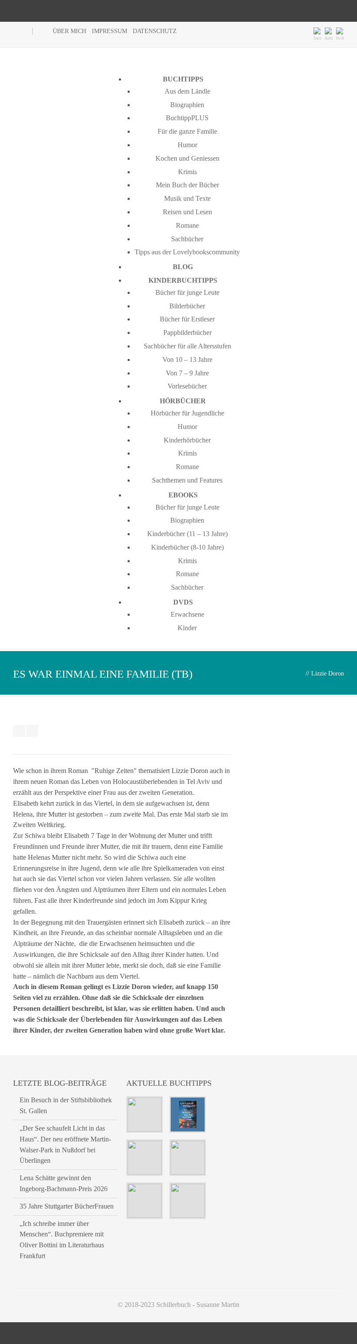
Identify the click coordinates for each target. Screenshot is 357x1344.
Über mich (69, 31)
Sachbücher (187, 239)
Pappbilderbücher (187, 332)
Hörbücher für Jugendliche (187, 413)
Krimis (187, 172)
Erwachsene (187, 614)
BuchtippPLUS (187, 118)
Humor (187, 145)
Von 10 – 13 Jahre (187, 359)
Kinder (187, 627)
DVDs (183, 602)
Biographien (187, 104)
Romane (187, 225)
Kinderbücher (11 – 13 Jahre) (187, 533)
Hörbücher (183, 401)
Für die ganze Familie (187, 131)
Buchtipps (183, 79)
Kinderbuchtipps (182, 280)
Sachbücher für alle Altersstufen (187, 346)
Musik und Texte (187, 198)
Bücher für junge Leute (187, 292)
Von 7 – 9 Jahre (187, 373)
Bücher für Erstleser (187, 319)
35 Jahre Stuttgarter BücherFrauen (67, 1206)
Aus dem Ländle (187, 91)
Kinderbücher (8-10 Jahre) (187, 547)
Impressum (109, 31)
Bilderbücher (187, 306)
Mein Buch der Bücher (187, 185)
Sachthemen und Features (187, 480)
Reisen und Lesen (187, 212)
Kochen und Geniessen (187, 158)
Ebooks (183, 495)
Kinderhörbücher (187, 440)
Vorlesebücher (187, 386)
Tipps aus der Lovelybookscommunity (187, 252)
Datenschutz (155, 31)
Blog (183, 266)
